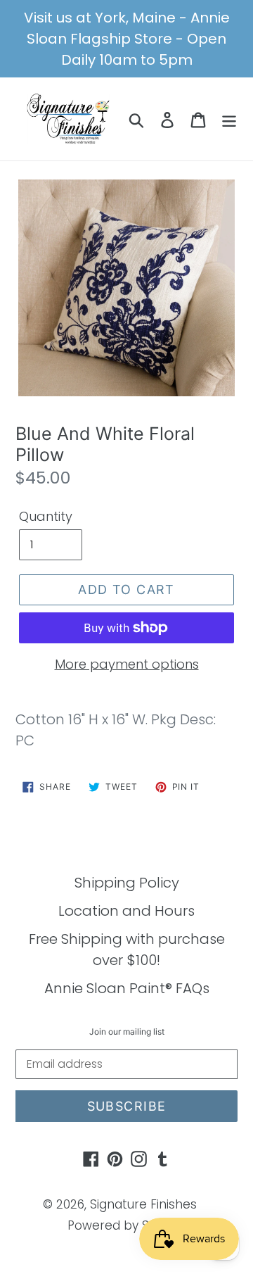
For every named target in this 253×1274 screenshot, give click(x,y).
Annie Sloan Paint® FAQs (126, 988)
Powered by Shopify (126, 1225)
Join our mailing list (126, 1032)
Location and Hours (126, 911)
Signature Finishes (143, 1204)
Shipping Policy (126, 883)
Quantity (45, 516)
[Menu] (229, 119)
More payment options (127, 664)
